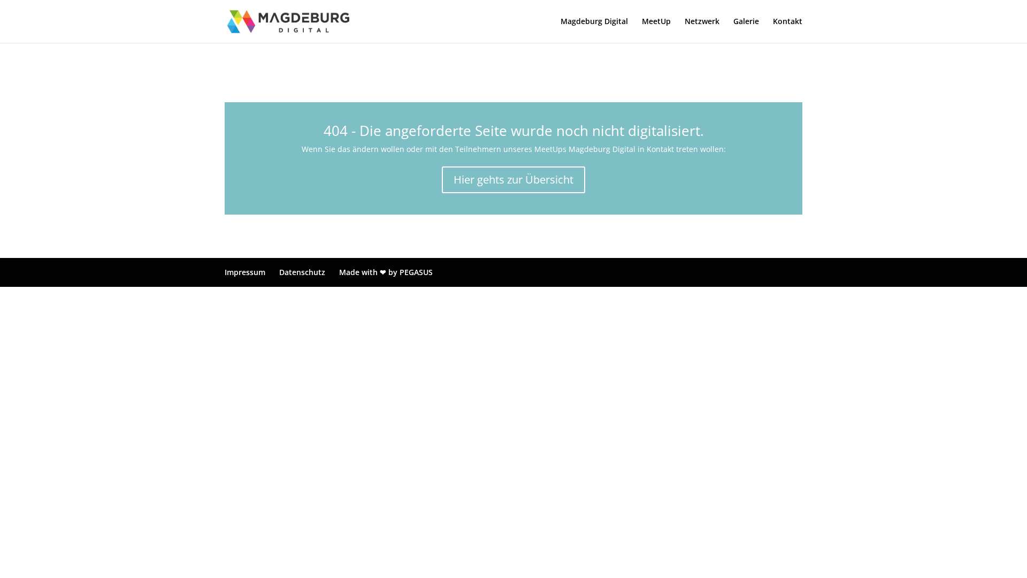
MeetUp (656, 22)
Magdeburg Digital (594, 22)
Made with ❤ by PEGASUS (386, 272)
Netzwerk (702, 22)
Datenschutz (302, 272)
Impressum (245, 272)
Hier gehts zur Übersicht (513, 179)
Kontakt (787, 22)
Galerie (746, 22)
